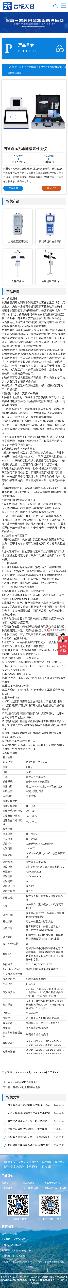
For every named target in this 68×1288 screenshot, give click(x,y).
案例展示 (60, 1162)
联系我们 (51, 188)
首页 (21, 67)
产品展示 (31, 67)
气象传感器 (7, 1188)
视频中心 (8, 1166)
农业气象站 (28, 1182)
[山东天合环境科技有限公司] (18, 5)
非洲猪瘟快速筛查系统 (26, 1082)
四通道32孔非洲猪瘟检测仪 (26, 1087)
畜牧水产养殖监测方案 (49, 67)
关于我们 (21, 1166)
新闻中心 (33, 1162)
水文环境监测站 (52, 1182)
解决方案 (46, 1162)
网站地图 (46, 1166)
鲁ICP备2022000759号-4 (19, 1276)
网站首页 (8, 1162)
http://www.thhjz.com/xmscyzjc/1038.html (37, 1072)
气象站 (5, 1182)
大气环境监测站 (30, 1188)
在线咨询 (13, 188)
